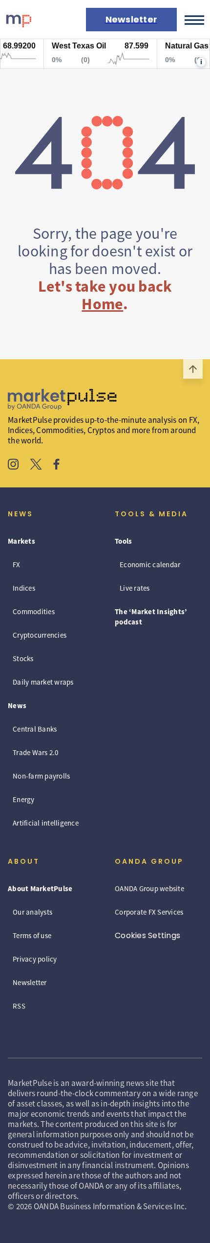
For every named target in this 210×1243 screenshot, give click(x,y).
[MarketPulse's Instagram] (13, 465)
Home (102, 304)
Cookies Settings (147, 935)
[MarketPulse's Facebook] (56, 465)
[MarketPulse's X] (36, 465)
